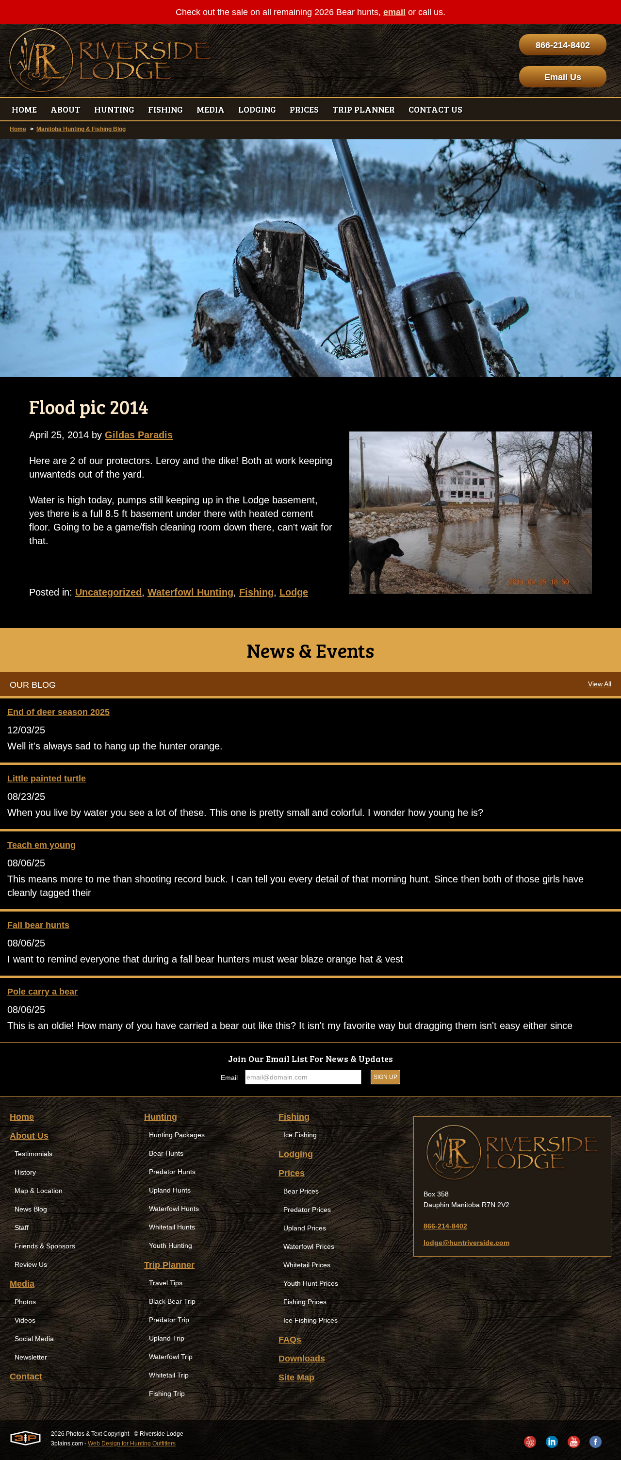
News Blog (31, 1209)
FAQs (289, 1339)
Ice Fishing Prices (310, 1320)
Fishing (256, 592)
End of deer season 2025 (58, 712)
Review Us (31, 1264)
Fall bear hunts (38, 925)
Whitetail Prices (306, 1265)
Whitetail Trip (169, 1375)
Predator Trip (169, 1320)
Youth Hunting (170, 1245)
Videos (25, 1320)
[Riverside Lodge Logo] (110, 60)
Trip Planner (169, 1265)
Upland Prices (304, 1228)
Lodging (295, 1154)
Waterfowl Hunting (190, 592)
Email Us (562, 77)
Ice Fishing (300, 1135)
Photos (25, 1302)
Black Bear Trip (172, 1301)
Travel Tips (165, 1283)
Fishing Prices (305, 1302)
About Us (29, 1136)
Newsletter (31, 1357)
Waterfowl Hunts (174, 1208)
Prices (291, 1173)
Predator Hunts (172, 1172)
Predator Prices (307, 1209)
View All (599, 684)
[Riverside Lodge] (512, 1153)
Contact (26, 1376)
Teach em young (41, 845)
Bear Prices (301, 1191)
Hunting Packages (177, 1135)
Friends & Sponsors (45, 1246)
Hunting (160, 1117)
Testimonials (33, 1154)
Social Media (34, 1339)
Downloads (301, 1358)
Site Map (296, 1377)
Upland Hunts (170, 1190)
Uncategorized (108, 592)
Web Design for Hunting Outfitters (132, 1443)
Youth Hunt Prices (310, 1283)
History (25, 1172)
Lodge (293, 592)
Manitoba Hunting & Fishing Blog (81, 129)
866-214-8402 (563, 45)
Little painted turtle (46, 778)
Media (22, 1284)
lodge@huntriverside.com (466, 1242)
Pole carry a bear (42, 991)
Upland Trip (166, 1338)
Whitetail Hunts (172, 1227)
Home (18, 129)
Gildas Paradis (139, 435)
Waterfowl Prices (308, 1246)
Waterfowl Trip (171, 1356)
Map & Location (39, 1191)
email (394, 12)
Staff (22, 1227)
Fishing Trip (167, 1393)
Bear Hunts (166, 1153)
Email (229, 1077)
